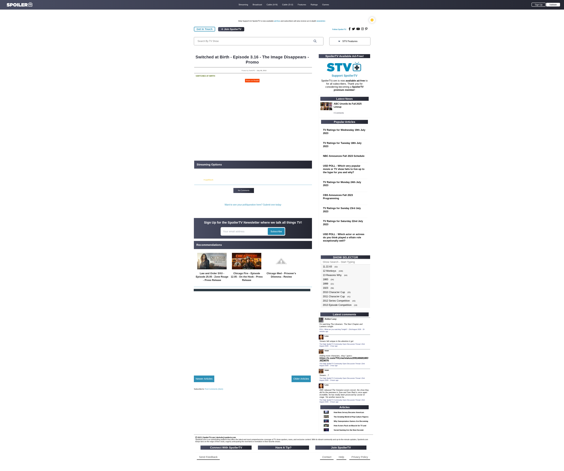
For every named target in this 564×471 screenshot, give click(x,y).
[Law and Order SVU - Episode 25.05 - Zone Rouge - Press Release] (212, 270)
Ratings (314, 4)
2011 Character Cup (334, 296)
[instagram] (362, 29)
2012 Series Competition (336, 300)
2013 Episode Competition (337, 305)
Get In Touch (205, 29)
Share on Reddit (252, 81)
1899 (325, 283)
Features (302, 4)
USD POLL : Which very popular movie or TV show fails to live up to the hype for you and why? (343, 169)
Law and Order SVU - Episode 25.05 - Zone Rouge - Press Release (212, 277)
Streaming (243, 4)
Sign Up (538, 4)
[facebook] (349, 29)
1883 (325, 279)
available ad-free (355, 80)
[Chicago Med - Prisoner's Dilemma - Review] (281, 270)
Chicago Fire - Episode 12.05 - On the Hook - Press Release (247, 277)
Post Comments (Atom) (214, 389)
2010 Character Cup (334, 292)
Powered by (198, 180)
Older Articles (301, 378)
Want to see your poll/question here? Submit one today (253, 204)
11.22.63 (327, 266)
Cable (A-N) (272, 4)
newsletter (321, 21)
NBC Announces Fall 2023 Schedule (343, 156)
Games (325, 4)
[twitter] (353, 29)
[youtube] (358, 29)
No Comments (243, 190)
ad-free (277, 21)
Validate (553, 4)
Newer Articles (204, 378)
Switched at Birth (205, 76)
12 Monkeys (329, 270)
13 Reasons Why (332, 275)
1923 (325, 288)
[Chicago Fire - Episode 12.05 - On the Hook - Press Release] (246, 270)
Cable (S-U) (287, 4)
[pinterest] (366, 29)
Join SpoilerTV (232, 29)
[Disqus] (252, 331)
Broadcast (257, 4)
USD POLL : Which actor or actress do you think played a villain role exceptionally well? (343, 237)
